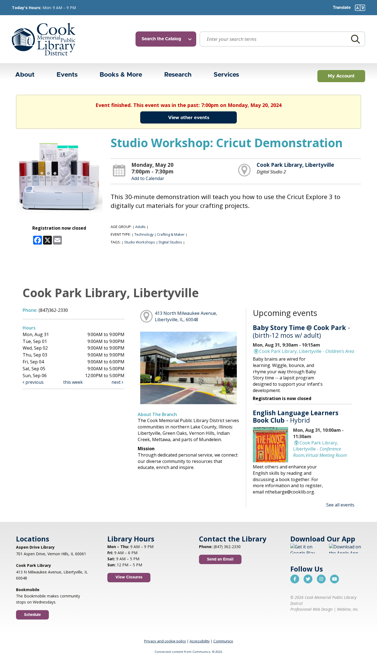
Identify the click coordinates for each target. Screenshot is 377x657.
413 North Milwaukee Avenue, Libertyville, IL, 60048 (186, 316)
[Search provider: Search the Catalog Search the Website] (168, 39)
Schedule (32, 615)
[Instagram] (321, 579)
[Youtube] (334, 579)
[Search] (355, 39)
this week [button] (73, 382)
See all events (340, 505)
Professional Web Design (311, 609)
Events (67, 75)
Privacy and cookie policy (165, 641)
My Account (341, 76)
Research (178, 75)
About (24, 75)
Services (226, 75)
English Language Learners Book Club (295, 416)
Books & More (121, 75)
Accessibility (200, 641)
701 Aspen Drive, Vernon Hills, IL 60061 (51, 553)
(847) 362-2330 (227, 546)
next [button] (116, 382)
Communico (223, 641)
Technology (143, 234)
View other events (188, 117)
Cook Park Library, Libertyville (295, 164)
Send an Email (220, 559)
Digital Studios (170, 242)
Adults (140, 226)
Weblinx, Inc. (348, 609)
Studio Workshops (139, 242)
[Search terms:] (282, 39)
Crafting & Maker (171, 234)
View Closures (128, 577)
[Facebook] (294, 579)
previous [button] (34, 382)
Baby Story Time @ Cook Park (301, 331)
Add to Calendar (147, 178)
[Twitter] (308, 579)
